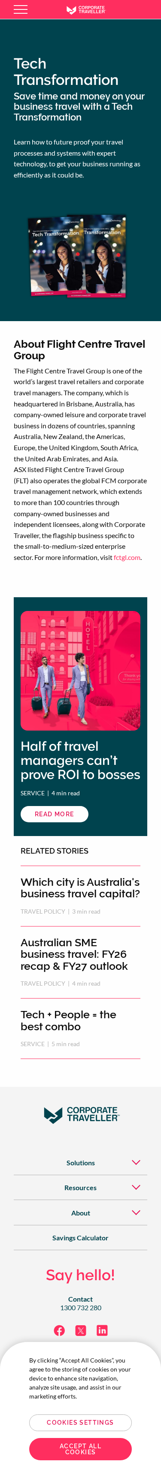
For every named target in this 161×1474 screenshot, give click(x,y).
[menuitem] (80, 1162)
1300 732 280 (80, 1307)
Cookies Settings (80, 1422)
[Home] (92, 9)
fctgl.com (127, 557)
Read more (61, 816)
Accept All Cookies (80, 1449)
